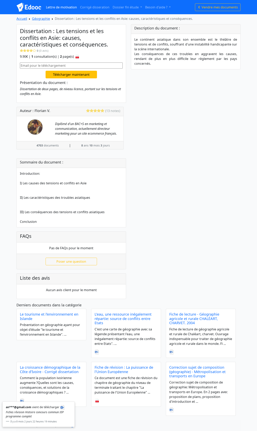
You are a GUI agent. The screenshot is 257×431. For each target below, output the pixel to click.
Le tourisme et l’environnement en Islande (49, 316)
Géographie (41, 18)
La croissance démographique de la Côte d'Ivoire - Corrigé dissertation (50, 369)
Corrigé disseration (94, 7)
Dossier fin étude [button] (126, 7)
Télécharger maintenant (71, 74)
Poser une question (71, 261)
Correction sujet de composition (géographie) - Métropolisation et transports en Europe (197, 371)
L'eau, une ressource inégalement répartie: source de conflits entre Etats (123, 318)
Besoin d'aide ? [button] (156, 7)
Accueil (21, 18)
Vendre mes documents (219, 7)
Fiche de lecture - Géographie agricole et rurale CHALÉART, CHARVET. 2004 (194, 318)
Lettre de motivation (61, 7)
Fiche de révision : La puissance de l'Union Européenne (124, 369)
